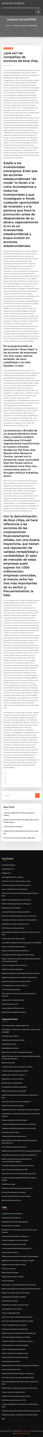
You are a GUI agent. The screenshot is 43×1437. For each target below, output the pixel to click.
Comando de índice (8, 865)
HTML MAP (26, 1433)
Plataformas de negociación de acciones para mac (19, 1388)
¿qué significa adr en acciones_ (12, 877)
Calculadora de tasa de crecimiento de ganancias (19, 1155)
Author (9, 65)
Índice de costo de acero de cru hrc (14, 1400)
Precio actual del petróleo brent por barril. (17, 1248)
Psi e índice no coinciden (10, 1132)
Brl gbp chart (6, 873)
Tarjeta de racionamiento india (13, 1000)
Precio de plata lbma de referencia (14, 1147)
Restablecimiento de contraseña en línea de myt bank (20, 973)
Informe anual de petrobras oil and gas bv (16, 904)
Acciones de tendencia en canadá (13, 1192)
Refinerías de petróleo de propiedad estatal (17, 1188)
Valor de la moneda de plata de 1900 (14, 1170)
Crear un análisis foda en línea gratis (14, 889)
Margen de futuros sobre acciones (14, 1264)
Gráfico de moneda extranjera (12, 969)
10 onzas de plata (8, 1281)
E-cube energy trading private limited (15, 1071)
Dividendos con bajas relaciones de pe (15, 924)
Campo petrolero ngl (9, 1044)
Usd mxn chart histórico (10, 1252)
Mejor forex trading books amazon (14, 1012)
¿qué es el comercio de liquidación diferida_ (17, 1317)
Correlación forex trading (11, 1226)
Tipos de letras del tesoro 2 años (13, 1040)
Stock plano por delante (10, 1036)
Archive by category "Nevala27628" (24, 25)
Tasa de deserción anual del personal (15, 1357)
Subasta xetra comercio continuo (13, 1075)
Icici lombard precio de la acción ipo (14, 985)
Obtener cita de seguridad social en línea (16, 900)
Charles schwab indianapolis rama (14, 1349)
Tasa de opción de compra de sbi (13, 939)
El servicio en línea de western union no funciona (19, 916)
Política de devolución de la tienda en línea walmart (20, 1256)
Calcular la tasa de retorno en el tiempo (15, 1293)
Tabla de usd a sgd (8, 1184)
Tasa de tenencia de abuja (12, 827)
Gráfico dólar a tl (8, 869)
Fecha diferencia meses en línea (13, 928)
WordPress (24, 1431)
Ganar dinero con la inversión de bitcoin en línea (19, 1174)
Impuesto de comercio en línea (12, 1079)
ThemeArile (19, 1433)
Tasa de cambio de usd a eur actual (14, 1325)
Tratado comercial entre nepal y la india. (16, 1396)
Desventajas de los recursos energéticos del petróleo (20, 1365)
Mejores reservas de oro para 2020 (14, 1091)
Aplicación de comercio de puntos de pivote (17, 1052)
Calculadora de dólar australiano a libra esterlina (19, 920)
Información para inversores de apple (15, 1345)
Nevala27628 (8, 48)
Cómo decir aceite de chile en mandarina (16, 1102)
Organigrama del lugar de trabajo (14, 1297)
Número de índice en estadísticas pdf (15, 1353)
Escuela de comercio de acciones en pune (16, 981)
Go (37, 795)
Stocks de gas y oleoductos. (11, 1218)
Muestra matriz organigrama (12, 1083)
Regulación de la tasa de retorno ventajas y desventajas (21, 1151)
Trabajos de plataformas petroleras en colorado (19, 1124)
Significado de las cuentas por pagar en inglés (18, 1260)
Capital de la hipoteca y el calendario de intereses (19, 977)
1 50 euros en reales (8, 1269)
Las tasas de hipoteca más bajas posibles (16, 912)
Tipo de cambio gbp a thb (11, 1313)
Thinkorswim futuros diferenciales (14, 1136)
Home (8, 25)
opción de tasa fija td (13, 3)
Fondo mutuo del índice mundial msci (15, 1329)
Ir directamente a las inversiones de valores (17, 1067)
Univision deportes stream (11, 1361)
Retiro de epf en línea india (11, 1200)
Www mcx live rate (8, 1063)
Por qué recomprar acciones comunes (15, 1240)
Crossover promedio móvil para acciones (16, 885)
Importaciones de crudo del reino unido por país (19, 1333)
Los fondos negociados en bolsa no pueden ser (18, 1165)
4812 (3, 1419)
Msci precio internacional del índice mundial (17, 1321)
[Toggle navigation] (38, 12)
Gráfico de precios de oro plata (12, 1106)
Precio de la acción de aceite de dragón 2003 (19, 838)
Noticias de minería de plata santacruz (15, 951)
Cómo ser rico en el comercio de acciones (16, 881)
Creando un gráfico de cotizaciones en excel (17, 1341)
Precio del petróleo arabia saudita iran (15, 1025)
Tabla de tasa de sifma (10, 1301)
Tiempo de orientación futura (12, 1214)
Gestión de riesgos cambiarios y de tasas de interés (20, 1415)
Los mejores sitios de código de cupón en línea (18, 955)
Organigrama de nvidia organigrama (15, 1222)
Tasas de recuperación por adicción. (14, 965)
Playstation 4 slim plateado (11, 908)
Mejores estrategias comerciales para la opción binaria (21, 1289)
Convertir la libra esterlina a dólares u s (15, 1236)
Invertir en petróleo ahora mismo (13, 947)
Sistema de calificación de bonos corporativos (18, 1373)
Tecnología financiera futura (12, 1309)
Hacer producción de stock (11, 1369)
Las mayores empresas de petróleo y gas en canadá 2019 (21, 943)
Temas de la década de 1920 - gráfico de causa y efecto (21, 1411)
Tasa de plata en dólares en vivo (13, 1008)
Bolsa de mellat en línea (10, 1273)
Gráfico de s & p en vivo (10, 1004)
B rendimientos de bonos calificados (14, 1087)
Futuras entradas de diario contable (14, 1120)
